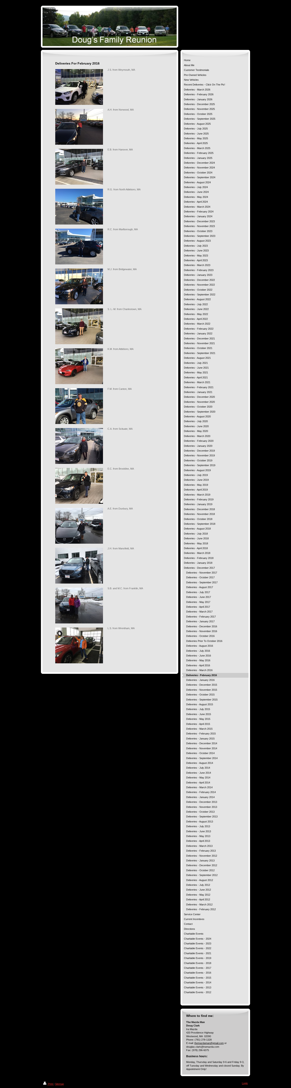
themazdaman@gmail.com (209, 1043)
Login (245, 1083)
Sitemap (59, 1084)
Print (50, 1084)
